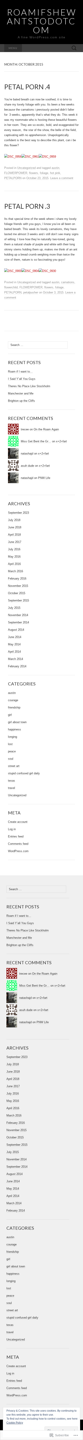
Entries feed (15, 836)
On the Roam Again (46, 429)
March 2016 (15, 571)
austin (55, 168)
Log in (12, 829)
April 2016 (14, 564)
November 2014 (18, 615)
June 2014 (14, 637)
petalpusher (30, 292)
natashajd (27, 453)
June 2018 (14, 527)
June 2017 (14, 542)
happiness (14, 729)
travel (11, 788)
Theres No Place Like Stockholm (29, 386)
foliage (44, 173)
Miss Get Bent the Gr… (36, 441)
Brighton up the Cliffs (21, 400)
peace (12, 751)
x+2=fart (61, 441)
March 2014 (15, 659)
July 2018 (14, 520)
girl (10, 714)
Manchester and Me (20, 393)
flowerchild (11, 287)
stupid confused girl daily (24, 773)
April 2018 (14, 534)
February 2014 (17, 666)
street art (13, 766)
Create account (17, 821)
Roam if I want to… (20, 371)
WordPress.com (18, 851)
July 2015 (14, 607)
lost (10, 744)
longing (12, 736)
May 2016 (14, 556)
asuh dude (27, 465)
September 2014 (18, 622)
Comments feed (18, 843)
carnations (67, 282)
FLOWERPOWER (15, 173)
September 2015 (18, 600)
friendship (14, 707)
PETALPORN (12, 178)
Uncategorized (26, 168)
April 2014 (14, 651)
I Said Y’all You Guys (21, 378)
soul (10, 758)
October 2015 (16, 593)
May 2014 (14, 644)
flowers (33, 173)
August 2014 (16, 629)
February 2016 (17, 578)
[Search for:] (74, 48)
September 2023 (18, 512)
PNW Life (44, 478)
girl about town (17, 722)
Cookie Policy (14, 1422)
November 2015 (18, 585)
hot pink (55, 173)
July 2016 (14, 549)
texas (11, 780)
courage (13, 700)
